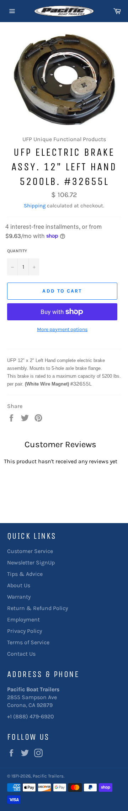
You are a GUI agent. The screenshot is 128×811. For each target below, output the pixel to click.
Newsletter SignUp (31, 562)
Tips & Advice (25, 573)
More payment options (62, 329)
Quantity (17, 250)
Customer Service (30, 551)
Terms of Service (28, 642)
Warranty (19, 596)
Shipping (35, 205)
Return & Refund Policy (37, 608)
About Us (18, 585)
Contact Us (21, 653)
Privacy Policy (24, 630)
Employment (23, 619)
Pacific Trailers (48, 776)
